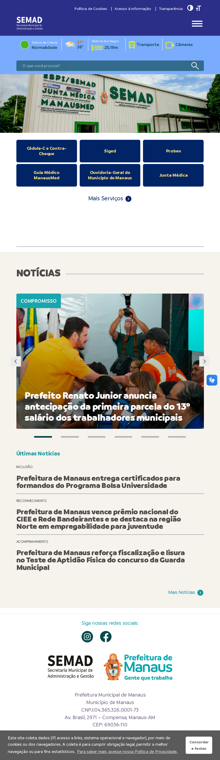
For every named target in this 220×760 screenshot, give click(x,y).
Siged (110, 151)
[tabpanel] (110, 103)
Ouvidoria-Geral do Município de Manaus (110, 175)
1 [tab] (43, 437)
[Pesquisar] (195, 65)
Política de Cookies (90, 8)
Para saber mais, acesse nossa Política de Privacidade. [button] (127, 751)
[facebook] (106, 636)
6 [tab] (177, 437)
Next (204, 361)
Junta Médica (173, 175)
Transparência (170, 8)
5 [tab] (150, 437)
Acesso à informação (133, 8)
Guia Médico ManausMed (47, 175)
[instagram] (87, 637)
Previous (15, 361)
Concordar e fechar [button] (199, 745)
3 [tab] (97, 437)
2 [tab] (70, 437)
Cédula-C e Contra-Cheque (47, 150)
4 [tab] (124, 437)
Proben (173, 151)
